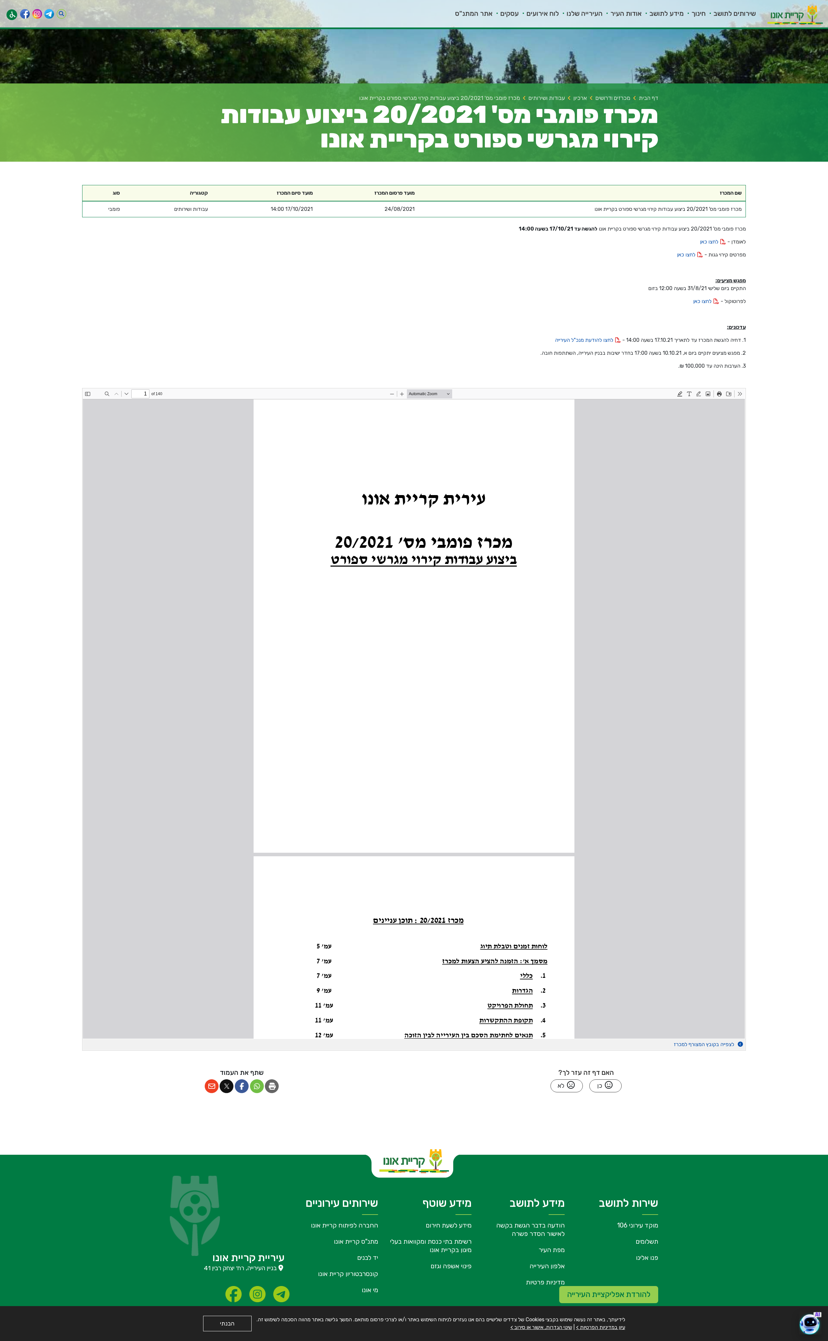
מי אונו (370, 1290)
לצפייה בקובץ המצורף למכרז (704, 1044)
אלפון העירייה (547, 1266)
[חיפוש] (61, 14)
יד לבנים (367, 1257)
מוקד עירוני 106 (637, 1225)
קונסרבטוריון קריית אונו (348, 1274)
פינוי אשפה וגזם (451, 1266)
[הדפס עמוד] (272, 1086)
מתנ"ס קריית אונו (356, 1241)
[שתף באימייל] (212, 1086)
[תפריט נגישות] (11, 14)
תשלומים (647, 1241)
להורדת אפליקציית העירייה (608, 1294)
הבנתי (227, 1323)
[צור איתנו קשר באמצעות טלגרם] (49, 14)
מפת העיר (552, 1250)
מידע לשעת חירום (449, 1225)
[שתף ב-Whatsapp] (257, 1086)
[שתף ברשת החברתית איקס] (227, 1086)
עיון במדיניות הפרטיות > (600, 1327)
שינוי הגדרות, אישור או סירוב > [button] (541, 1327)
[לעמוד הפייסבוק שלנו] (25, 14)
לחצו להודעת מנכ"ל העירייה (585, 340)
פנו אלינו (647, 1257)
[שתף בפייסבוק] (242, 1086)
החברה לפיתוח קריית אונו (344, 1225)
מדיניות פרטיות (545, 1282)
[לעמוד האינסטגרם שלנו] (37, 14)
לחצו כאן (710, 242)
